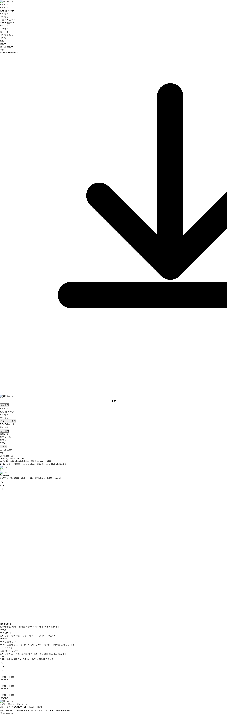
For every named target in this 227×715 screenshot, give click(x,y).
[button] (3, 467)
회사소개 (4, 4)
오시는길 (4, 16)
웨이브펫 (4, 25)
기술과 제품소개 (7, 19)
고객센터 (4, 28)
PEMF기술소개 (7, 22)
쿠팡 (2, 49)
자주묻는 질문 (6, 34)
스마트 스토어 (6, 46)
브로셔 (3, 40)
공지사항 (4, 31)
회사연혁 (4, 13)
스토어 (3, 43)
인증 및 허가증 (7, 10)
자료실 (3, 37)
